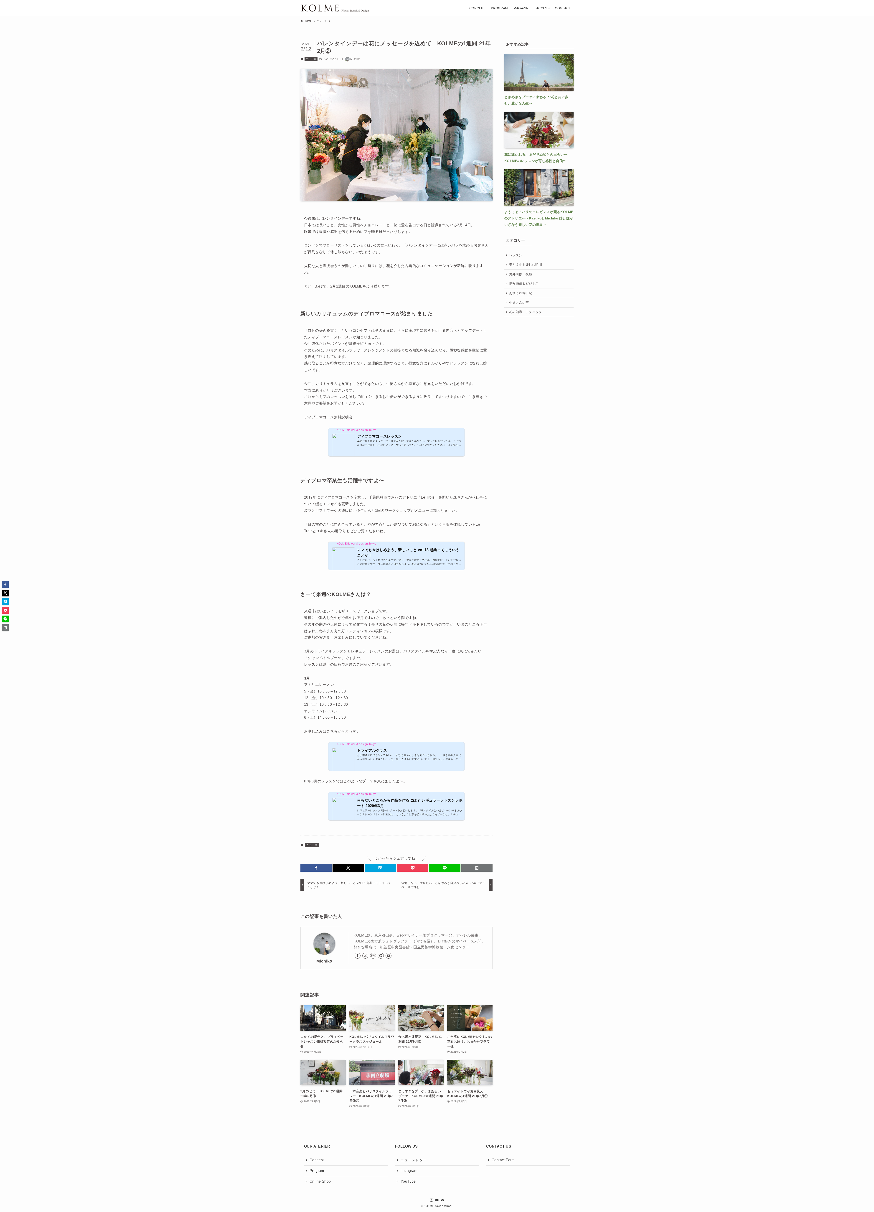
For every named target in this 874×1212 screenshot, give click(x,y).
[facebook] (358, 956)
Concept (317, 1160)
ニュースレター (414, 1160)
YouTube (408, 1181)
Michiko (324, 961)
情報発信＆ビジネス (524, 283)
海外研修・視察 (520, 274)
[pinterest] (381, 956)
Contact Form (503, 1160)
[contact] (442, 1200)
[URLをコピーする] (477, 868)
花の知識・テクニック (525, 312)
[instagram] (373, 956)
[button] (316, 868)
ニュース (311, 59)
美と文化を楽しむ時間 (525, 264)
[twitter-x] (365, 956)
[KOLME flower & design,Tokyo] (334, 8)
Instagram (409, 1171)
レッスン (515, 255)
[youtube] (388, 956)
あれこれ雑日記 (520, 293)
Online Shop (320, 1181)
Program (317, 1171)
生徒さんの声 (519, 302)
